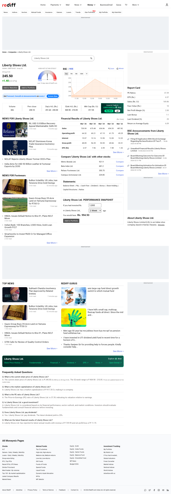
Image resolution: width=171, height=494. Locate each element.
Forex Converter (109, 461)
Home (43, 5)
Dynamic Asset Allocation (44, 473)
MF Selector (40, 479)
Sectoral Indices (109, 467)
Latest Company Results (10, 476)
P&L (77, 186)
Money (90, 5)
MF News (73, 461)
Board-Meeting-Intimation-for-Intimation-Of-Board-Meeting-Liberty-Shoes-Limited (149, 167)
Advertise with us (109, 473)
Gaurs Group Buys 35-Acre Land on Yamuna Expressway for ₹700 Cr (42, 201)
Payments (55, 5)
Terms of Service (48, 490)
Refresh (121, 68)
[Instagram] (159, 490)
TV (126, 5)
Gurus (118, 5)
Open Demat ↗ (115, 363)
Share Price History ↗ (13, 363)
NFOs (38, 476)
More (134, 5)
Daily (10, 452)
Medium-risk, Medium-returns (46, 455)
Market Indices (108, 464)
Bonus (102, 186)
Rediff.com (92, 490)
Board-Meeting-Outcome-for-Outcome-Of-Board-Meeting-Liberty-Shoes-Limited (149, 158)
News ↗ (99, 363)
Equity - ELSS (74, 446)
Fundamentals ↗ (36, 363)
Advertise (19, 490)
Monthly (21, 452)
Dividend (94, 186)
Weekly (15, 452)
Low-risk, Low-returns (43, 458)
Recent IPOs (6, 464)
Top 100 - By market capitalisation (13, 473)
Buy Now (109, 111)
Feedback (62, 490)
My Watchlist (116, 12)
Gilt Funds (39, 461)
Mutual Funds (36, 12)
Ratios (81, 190)
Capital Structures (70, 190)
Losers (68, 12)
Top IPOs (9, 461)
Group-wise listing (8, 458)
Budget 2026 (74, 464)
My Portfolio (103, 12)
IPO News (14, 464)
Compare (120, 162)
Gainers (59, 12)
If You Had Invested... (111, 455)
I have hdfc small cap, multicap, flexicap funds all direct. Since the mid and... (105, 312)
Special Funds (41, 467)
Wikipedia (161, 225)
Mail (67, 5)
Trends (77, 12)
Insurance (48, 12)
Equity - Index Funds (76, 449)
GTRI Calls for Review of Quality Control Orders (27, 342)
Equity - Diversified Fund (78, 458)
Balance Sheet (68, 186)
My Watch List (108, 452)
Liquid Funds (40, 470)
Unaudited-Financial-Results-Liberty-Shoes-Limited (148, 149)
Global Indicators (109, 458)
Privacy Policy (32, 490)
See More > (52, 171)
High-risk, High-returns (43, 452)
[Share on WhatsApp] (145, 490)
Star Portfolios (90, 12)
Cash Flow (85, 186)
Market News (6, 479)
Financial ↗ (55, 363)
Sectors (24, 12)
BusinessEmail (106, 5)
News (76, 5)
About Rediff (6, 490)
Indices (14, 12)
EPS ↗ (86, 363)
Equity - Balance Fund (77, 455)
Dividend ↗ (71, 363)
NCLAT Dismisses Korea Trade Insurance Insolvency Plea (41, 144)
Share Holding (112, 186)
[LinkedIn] (168, 490)
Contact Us (74, 490)
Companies (12, 52)
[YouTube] (163, 490)
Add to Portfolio (71, 221)
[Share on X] (150, 490)
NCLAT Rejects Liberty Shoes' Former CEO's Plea (27, 159)
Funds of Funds (41, 464)
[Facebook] (154, 490)
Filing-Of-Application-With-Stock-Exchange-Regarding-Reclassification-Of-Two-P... (149, 141)
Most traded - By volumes (10, 470)
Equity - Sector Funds (77, 452)
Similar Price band (8, 467)
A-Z (3, 449)
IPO (3, 461)
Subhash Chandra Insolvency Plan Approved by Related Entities (42, 291)
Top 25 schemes (41, 449)
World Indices (108, 470)
